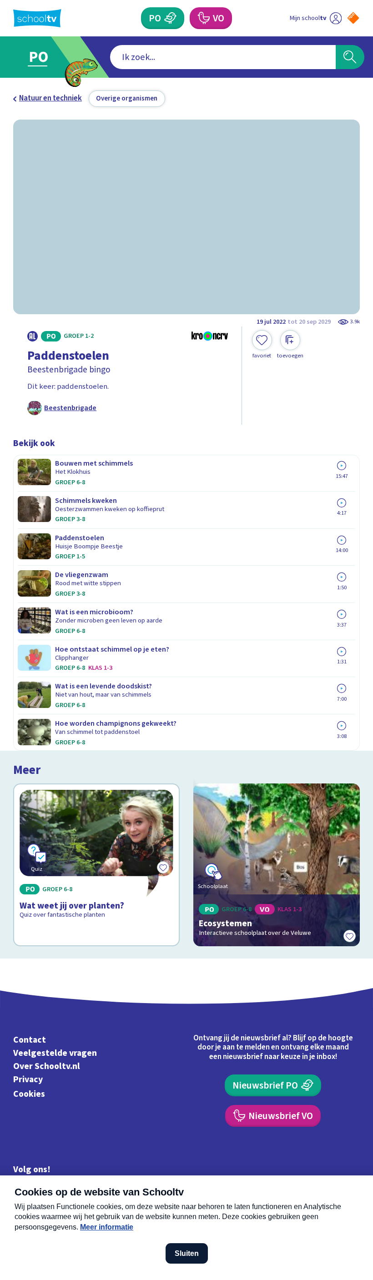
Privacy (28, 1079)
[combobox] (223, 57)
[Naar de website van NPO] (353, 18)
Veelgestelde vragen (55, 1053)
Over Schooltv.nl (46, 1066)
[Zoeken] (350, 57)
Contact (29, 1040)
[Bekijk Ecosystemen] (276, 864)
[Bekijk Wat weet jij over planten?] (96, 864)
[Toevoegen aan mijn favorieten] (350, 936)
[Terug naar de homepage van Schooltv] (37, 18)
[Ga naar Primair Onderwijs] (44, 57)
